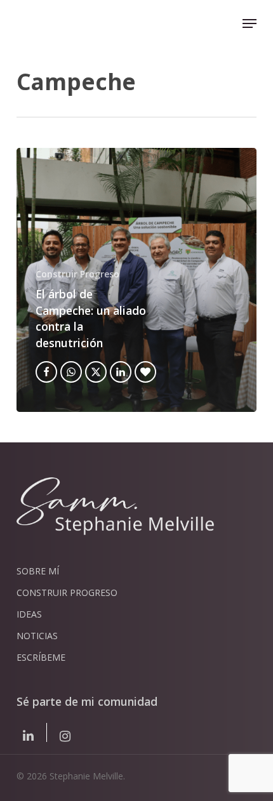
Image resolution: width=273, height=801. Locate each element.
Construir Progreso (77, 274)
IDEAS (29, 614)
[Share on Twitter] (96, 372)
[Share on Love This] (145, 372)
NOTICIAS (37, 636)
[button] (249, 23)
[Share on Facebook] (46, 372)
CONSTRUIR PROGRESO (67, 592)
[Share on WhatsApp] (71, 372)
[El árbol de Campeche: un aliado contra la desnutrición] (136, 280)
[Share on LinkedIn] (120, 372)
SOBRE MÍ (38, 571)
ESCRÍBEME (41, 657)
